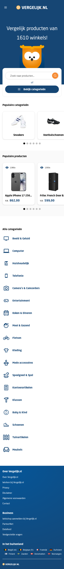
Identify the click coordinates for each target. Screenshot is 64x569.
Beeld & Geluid (21, 238)
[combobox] (32, 75)
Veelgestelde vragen (12, 534)
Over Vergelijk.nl (10, 477)
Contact (6, 503)
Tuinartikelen (20, 437)
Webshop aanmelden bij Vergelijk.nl (19, 518)
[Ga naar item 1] (24, 143)
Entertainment (21, 300)
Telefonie (17, 275)
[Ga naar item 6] (40, 143)
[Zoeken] (55, 76)
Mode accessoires (22, 362)
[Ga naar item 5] (37, 143)
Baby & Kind (19, 412)
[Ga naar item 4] (33, 143)
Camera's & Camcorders (26, 288)
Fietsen (16, 337)
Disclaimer (7, 493)
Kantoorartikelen (22, 387)
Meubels (17, 449)
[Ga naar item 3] (30, 143)
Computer (18, 250)
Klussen (17, 399)
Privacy (5, 487)
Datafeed (6, 529)
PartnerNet (7, 524)
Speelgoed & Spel (22, 375)
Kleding (17, 350)
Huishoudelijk (20, 263)
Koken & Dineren (22, 313)
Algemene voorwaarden (13, 498)
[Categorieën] (5, 7)
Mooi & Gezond (21, 325)
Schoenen (18, 424)
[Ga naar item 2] (27, 143)
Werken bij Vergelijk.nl (13, 482)
